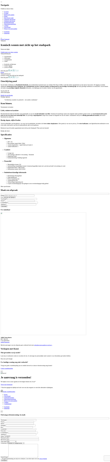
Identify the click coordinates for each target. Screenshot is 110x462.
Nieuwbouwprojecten (10, 24)
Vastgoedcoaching (9, 397)
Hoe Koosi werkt (8, 18)
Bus (2, 427)
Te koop (6, 11)
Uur (2, 197)
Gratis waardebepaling (7, 368)
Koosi (5, 394)
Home (5, 16)
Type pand (4, 441)
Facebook (6, 31)
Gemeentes (4, 443)
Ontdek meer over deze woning (9, 52)
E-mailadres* (4, 202)
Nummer (3, 425)
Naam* (3, 200)
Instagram (6, 33)
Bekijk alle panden (9, 15)
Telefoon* (4, 204)
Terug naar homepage (6, 384)
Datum (3, 195)
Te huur (6, 13)
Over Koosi (7, 27)
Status (2, 436)
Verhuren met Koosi (9, 21)
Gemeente (4, 429)
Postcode (3, 431)
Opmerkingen (5, 457)
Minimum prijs (5, 438)
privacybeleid (43, 458)
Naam (2, 422)
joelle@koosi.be (5, 342)
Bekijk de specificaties (7, 95)
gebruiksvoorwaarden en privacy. (43, 345)
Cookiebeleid (7, 404)
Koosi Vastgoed (5, 39)
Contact (6, 25)
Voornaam (4, 420)
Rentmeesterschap (9, 22)
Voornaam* (4, 199)
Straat (2, 423)
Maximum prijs (5, 439)
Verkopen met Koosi (9, 19)
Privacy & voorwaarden (10, 28)
